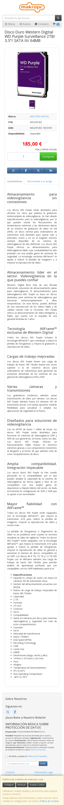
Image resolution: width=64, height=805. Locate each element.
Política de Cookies (49, 801)
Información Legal (43, 772)
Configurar (9, 784)
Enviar (43, 763)
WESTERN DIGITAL (39, 116)
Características (14, 181)
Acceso (26, 24)
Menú (11, 24)
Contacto (43, 24)
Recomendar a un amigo (39, 181)
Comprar (48, 156)
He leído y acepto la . (28, 756)
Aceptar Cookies (37, 784)
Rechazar (22, 784)
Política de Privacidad (38, 750)
